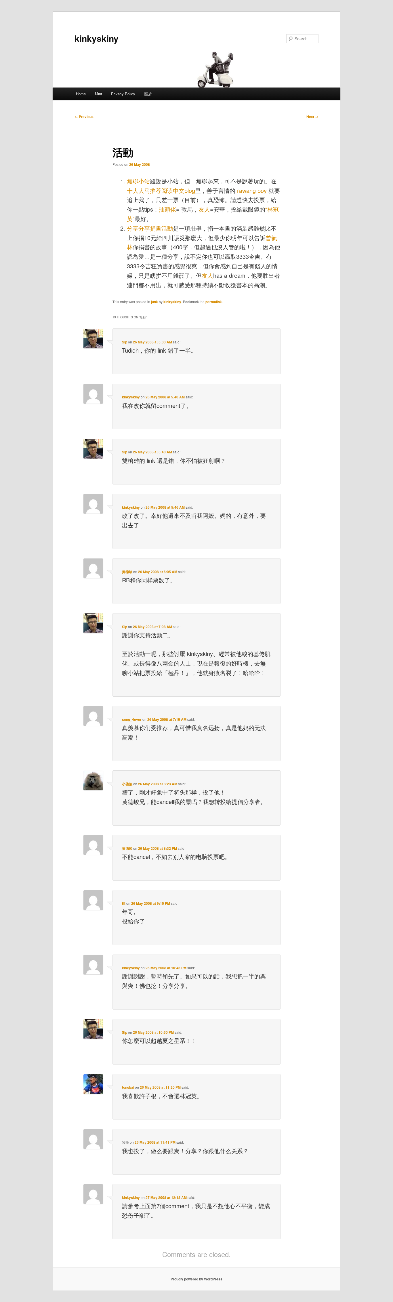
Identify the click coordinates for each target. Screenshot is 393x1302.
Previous (84, 116)
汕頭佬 (167, 209)
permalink (213, 301)
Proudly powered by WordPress (196, 1279)
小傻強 (127, 783)
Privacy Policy (123, 93)
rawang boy (252, 190)
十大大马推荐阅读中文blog (161, 190)
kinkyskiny (97, 38)
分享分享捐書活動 (150, 228)
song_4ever (132, 719)
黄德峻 (127, 571)
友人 (204, 209)
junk (154, 301)
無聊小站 (138, 181)
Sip (124, 342)
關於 (148, 93)
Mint (98, 93)
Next (312, 116)
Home (81, 93)
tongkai (128, 1087)
